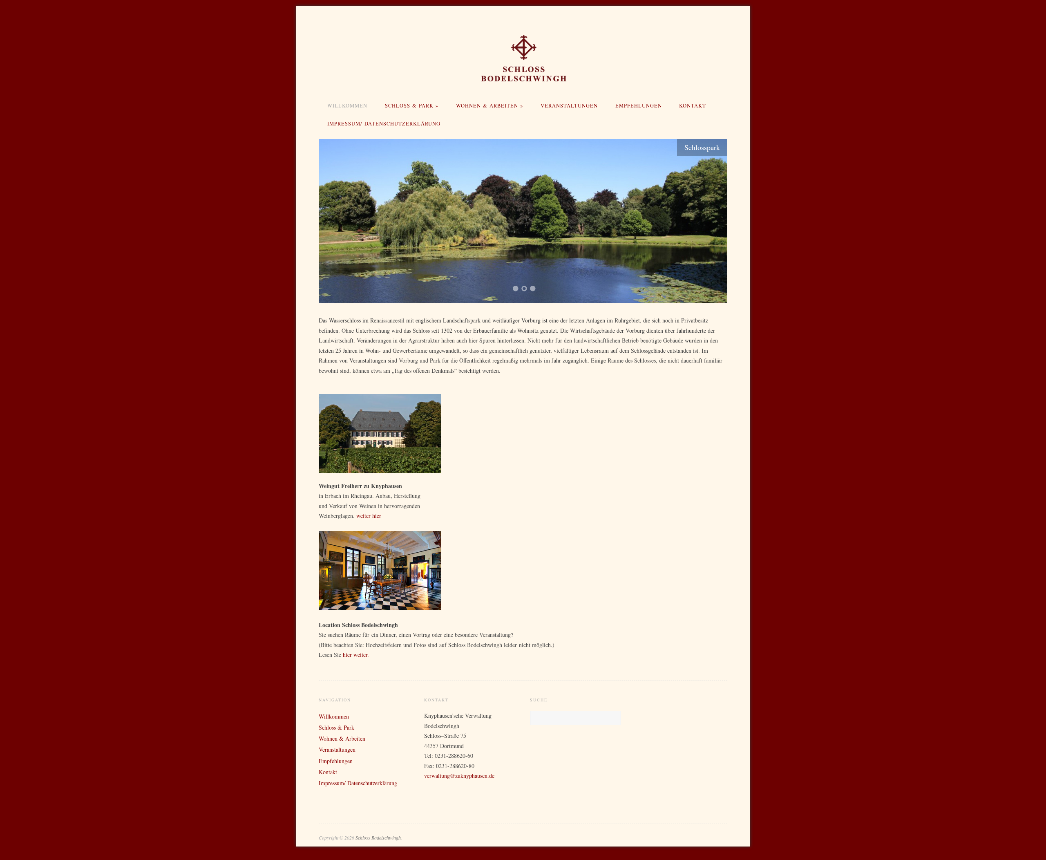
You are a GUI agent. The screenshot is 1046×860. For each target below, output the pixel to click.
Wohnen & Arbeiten (489, 105)
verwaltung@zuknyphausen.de (459, 775)
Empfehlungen (638, 105)
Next (711, 220)
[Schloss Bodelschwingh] (523, 58)
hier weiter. (356, 654)
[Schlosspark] (523, 221)
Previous (335, 220)
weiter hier (368, 516)
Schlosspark (702, 147)
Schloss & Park (411, 105)
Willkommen (347, 105)
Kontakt (692, 105)
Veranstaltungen (569, 105)
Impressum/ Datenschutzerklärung (383, 123)
